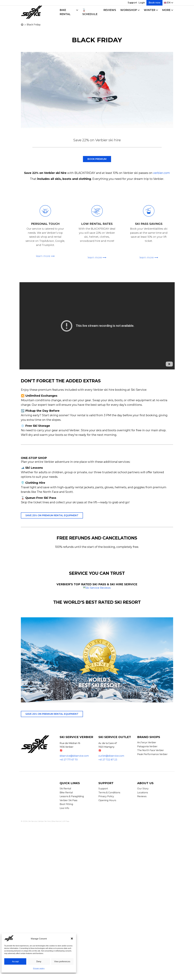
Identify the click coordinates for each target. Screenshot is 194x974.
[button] (71, 938)
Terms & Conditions (109, 792)
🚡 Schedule (89, 12)
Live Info (64, 808)
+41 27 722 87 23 (107, 759)
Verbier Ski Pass (68, 800)
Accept (15, 961)
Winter (149, 10)
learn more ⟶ (45, 256)
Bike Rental (65, 12)
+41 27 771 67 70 (69, 759)
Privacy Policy (106, 796)
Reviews (109, 10)
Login (141, 2)
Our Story (143, 788)
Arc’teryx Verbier (146, 742)
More (166, 10)
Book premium (97, 159)
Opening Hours (107, 800)
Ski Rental (65, 788)
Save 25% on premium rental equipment (51, 515)
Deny (38, 961)
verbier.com (161, 173)
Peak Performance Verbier (152, 754)
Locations (142, 792)
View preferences (62, 961)
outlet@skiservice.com (111, 755)
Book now (154, 2)
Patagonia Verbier (147, 746)
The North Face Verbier (150, 750)
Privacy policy (39, 968)
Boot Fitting (66, 804)
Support (132, 2)
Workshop (128, 10)
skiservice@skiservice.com (74, 755)
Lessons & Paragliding (72, 796)
